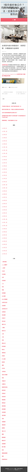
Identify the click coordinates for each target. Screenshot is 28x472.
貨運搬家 (4, 421)
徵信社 (3, 349)
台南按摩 (4, 305)
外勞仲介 (4, 318)
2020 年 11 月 (4, 187)
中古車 (3, 271)
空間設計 (4, 393)
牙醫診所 (4, 381)
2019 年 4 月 (4, 244)
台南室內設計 (5, 64)
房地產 (3, 355)
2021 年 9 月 (4, 156)
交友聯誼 (4, 274)
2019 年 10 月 (4, 225)
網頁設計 (4, 402)
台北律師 (4, 296)
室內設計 (5, 87)
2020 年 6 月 (4, 200)
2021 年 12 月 (4, 147)
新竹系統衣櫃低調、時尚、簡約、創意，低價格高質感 (21, 93)
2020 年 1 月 (4, 216)
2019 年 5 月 (4, 241)
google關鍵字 (4, 264)
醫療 (3, 434)
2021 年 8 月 (4, 159)
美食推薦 (4, 409)
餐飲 (3, 456)
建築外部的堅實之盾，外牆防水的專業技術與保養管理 (13, 109)
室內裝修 (15, 87)
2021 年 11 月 (4, 150)
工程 (3, 337)
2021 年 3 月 (4, 175)
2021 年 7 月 (4, 162)
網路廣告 (4, 399)
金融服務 (4, 443)
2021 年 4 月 (4, 172)
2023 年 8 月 (4, 137)
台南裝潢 (4, 311)
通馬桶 (3, 428)
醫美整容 (4, 437)
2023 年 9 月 (4, 134)
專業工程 (4, 324)
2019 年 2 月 (4, 250)
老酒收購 (4, 412)
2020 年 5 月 (4, 203)
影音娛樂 (4, 346)
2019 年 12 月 (4, 219)
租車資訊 (4, 390)
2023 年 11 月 (4, 131)
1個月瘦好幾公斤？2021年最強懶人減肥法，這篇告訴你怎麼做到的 (14, 9)
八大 (3, 283)
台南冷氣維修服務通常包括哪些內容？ (9, 112)
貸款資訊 (4, 424)
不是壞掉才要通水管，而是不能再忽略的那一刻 (11, 106)
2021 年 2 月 (4, 178)
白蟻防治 (4, 384)
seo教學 (3, 268)
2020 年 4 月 (4, 206)
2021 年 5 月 (4, 169)
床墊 (3, 340)
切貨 (3, 286)
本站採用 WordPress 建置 (10, 468)
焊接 (3, 377)
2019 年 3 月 (4, 247)
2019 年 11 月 (4, 222)
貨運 (3, 418)
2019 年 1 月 (4, 253)
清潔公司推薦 (4, 374)
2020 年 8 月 (4, 194)
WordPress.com (10, 469)
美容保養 (4, 406)
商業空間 (12, 87)
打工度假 (4, 359)
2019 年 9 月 (4, 228)
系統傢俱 (4, 396)
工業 (3, 333)
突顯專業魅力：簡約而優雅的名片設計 (9, 120)
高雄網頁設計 (4, 459)
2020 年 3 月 (4, 209)
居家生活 (4, 330)
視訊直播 (4, 415)
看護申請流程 (4, 387)
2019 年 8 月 (4, 231)
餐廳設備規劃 (4, 453)
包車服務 (4, 293)
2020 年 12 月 (4, 184)
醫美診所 (4, 440)
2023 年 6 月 (4, 144)
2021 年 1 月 (4, 181)
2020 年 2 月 (4, 213)
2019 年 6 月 (4, 238)
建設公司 (4, 343)
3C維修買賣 (4, 261)
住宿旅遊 (4, 280)
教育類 (3, 362)
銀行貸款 (4, 446)
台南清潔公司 (4, 308)
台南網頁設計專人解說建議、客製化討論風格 (7, 93)
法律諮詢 (4, 371)
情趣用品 (4, 352)
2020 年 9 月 (4, 191)
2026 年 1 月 (4, 128)
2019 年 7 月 (4, 235)
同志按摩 (4, 315)
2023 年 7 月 (4, 140)
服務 (3, 365)
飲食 (3, 450)
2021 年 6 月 (4, 166)
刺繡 (3, 289)
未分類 (3, 368)
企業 (3, 277)
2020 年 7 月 (4, 197)
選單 (15, 19)
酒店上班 (4, 431)
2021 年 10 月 (4, 153)
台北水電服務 (4, 299)
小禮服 (3, 327)
